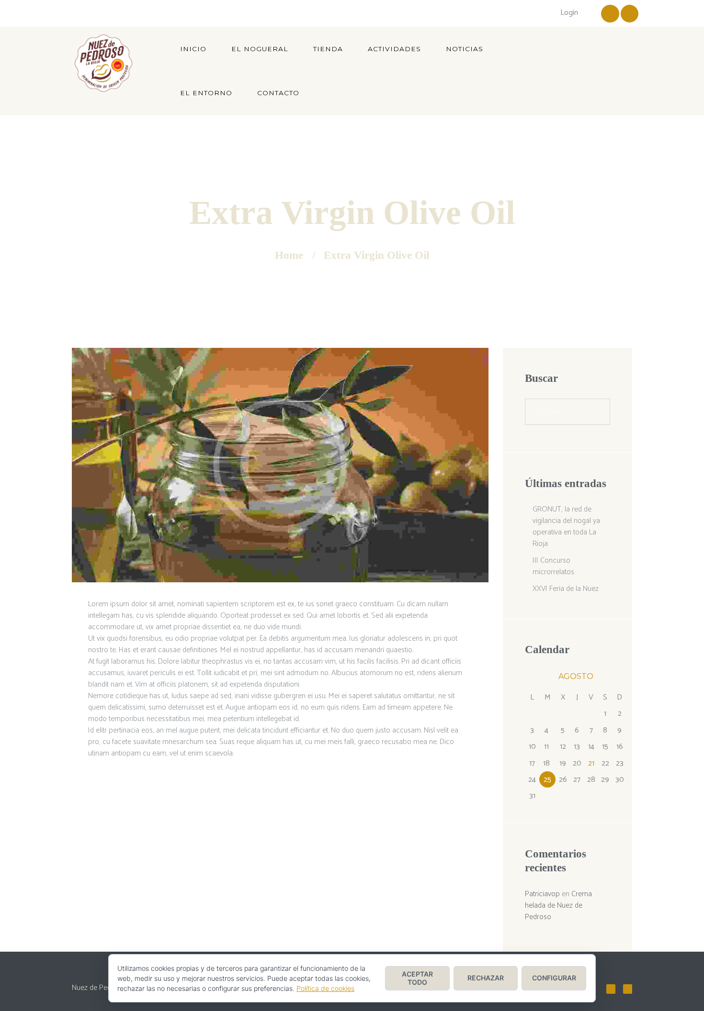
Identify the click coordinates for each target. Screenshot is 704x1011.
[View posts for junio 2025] (532, 677)
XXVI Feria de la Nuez (566, 588)
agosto (575, 676)
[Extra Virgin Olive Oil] (280, 465)
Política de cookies (325, 988)
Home (289, 255)
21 (591, 763)
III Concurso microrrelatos (553, 566)
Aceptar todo (417, 978)
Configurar (554, 978)
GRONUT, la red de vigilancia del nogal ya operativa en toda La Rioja (566, 526)
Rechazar (485, 978)
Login (569, 12)
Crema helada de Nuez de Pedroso (558, 905)
